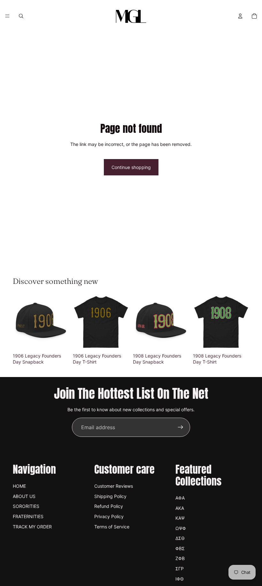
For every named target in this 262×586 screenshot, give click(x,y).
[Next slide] (62, 322)
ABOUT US (24, 496)
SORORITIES (26, 506)
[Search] (21, 16)
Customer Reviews (113, 486)
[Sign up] (180, 427)
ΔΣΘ (180, 538)
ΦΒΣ (180, 548)
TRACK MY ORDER (32, 526)
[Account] (240, 16)
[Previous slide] (20, 322)
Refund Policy (108, 506)
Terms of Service (111, 526)
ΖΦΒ (180, 558)
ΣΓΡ (179, 568)
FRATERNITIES (28, 516)
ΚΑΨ (180, 518)
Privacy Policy (109, 516)
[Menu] (7, 16)
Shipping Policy (110, 496)
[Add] (59, 340)
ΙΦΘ (179, 579)
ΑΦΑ (180, 498)
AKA (179, 508)
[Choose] (119, 340)
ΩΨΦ (180, 528)
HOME (19, 486)
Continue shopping (131, 167)
